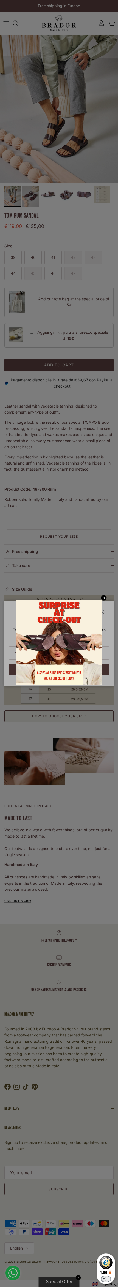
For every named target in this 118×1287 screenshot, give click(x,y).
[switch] (106, 1279)
